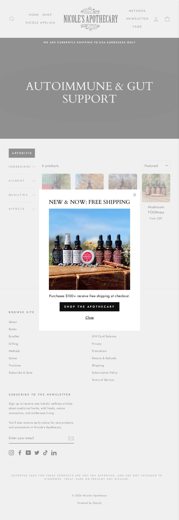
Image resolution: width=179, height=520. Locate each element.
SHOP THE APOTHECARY (89, 307)
